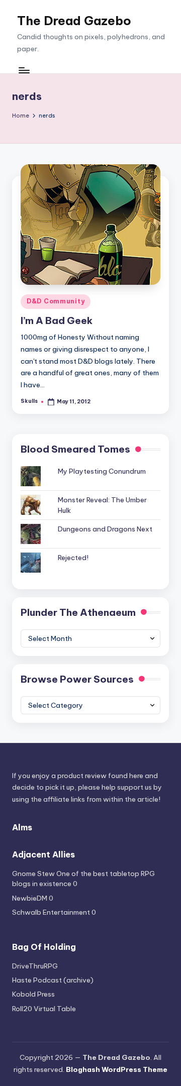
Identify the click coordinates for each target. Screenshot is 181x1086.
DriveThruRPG (35, 965)
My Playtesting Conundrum (102, 471)
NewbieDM (29, 898)
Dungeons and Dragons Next (105, 528)
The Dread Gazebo (74, 20)
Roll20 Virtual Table (44, 1008)
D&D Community (55, 301)
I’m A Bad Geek (57, 320)
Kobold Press (33, 994)
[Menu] (24, 70)
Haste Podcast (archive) (53, 980)
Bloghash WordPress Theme (116, 1069)
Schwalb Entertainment (51, 912)
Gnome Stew (33, 873)
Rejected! (73, 557)
